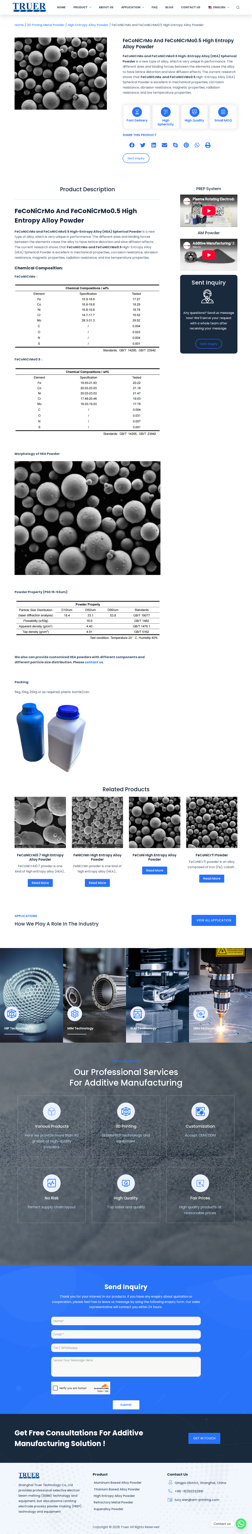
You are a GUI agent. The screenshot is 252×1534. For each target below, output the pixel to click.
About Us (106, 7)
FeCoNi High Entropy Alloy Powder (154, 857)
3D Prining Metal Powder (46, 25)
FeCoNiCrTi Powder (212, 855)
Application (130, 7)
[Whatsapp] (241, 1523)
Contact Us (190, 7)
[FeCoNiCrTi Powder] (212, 822)
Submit (126, 1404)
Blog (169, 7)
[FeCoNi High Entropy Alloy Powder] (154, 822)
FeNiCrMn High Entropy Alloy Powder (97, 857)
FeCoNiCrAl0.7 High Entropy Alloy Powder (40, 857)
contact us (94, 662)
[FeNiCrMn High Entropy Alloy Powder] (97, 822)
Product (80, 7)
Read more (40, 883)
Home (61, 7)
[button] (132, 145)
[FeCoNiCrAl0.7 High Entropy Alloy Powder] (40, 822)
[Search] (237, 7)
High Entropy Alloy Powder (88, 25)
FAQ (155, 7)
